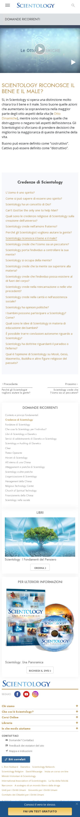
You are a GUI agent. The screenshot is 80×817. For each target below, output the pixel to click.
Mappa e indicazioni (20, 751)
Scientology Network (43, 766)
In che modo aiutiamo (16, 728)
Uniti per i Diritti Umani (14, 790)
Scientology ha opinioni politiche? (27, 307)
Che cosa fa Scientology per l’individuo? (26, 429)
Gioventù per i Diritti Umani (42, 790)
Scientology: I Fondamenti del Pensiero (30, 559)
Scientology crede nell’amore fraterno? (31, 226)
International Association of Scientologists (24, 780)
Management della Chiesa (18, 481)
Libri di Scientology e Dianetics (21, 434)
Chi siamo (8, 706)
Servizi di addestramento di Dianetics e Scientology (31, 439)
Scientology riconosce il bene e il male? (31, 238)
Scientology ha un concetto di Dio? (28, 204)
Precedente (11, 384)
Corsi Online (10, 717)
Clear (8, 448)
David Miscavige (34, 771)
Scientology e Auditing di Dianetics (23, 443)
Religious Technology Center (19, 486)
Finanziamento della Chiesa (19, 495)
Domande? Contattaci (21, 740)
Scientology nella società (17, 500)
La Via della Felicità (58, 780)
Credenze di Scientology (19, 420)
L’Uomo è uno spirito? (20, 192)
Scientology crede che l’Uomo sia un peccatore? (37, 244)
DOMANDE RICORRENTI (40, 407)
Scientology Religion (12, 771)
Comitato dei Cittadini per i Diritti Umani (23, 794)
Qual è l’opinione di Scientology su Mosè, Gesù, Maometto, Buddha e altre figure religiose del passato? (37, 358)
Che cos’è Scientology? (18, 712)
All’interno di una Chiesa (18, 462)
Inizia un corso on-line (56, 771)
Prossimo (71, 384)
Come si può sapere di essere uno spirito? (34, 198)
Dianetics (25, 766)
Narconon (7, 785)
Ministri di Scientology (16, 458)
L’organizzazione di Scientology (21, 476)
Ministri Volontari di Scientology (19, 776)
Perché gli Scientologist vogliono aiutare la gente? (39, 232)
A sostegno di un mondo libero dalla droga (37, 785)
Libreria (7, 723)
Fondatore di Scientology (17, 424)
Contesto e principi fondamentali (21, 415)
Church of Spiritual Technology (21, 490)
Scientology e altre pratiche (19, 472)
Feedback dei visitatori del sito (26, 745)
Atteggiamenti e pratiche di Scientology (25, 467)
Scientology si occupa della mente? (29, 260)
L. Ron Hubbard (10, 766)
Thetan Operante (13, 453)
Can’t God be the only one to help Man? (32, 210)
